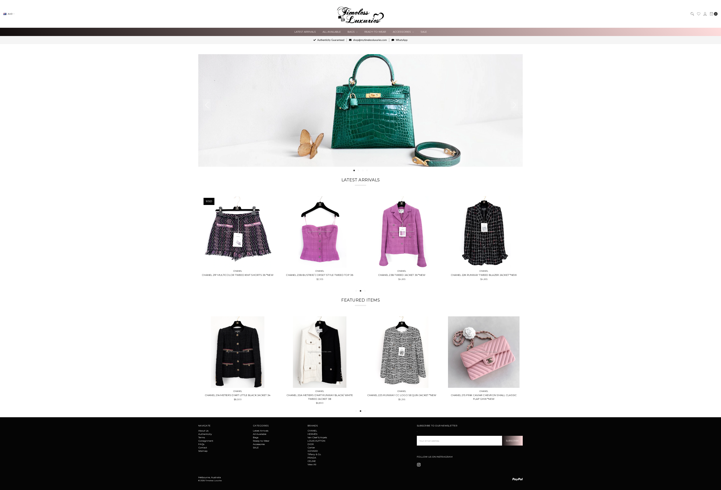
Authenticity (205, 434)
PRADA (312, 457)
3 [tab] (363, 170)
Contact (202, 447)
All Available (332, 31)
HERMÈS (312, 434)
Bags (351, 31)
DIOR (311, 444)
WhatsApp (401, 39)
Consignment (205, 440)
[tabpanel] (360, 110)
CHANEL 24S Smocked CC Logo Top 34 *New (237, 274)
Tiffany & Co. (314, 454)
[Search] (692, 14)
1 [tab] (354, 170)
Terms (201, 437)
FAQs (201, 444)
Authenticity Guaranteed (330, 39)
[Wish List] (698, 14)
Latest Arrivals (305, 31)
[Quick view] (268, 201)
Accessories (402, 31)
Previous (206, 105)
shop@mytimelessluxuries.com (369, 39)
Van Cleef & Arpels (317, 437)
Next (514, 105)
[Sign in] (705, 14)
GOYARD (313, 450)
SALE (424, 31)
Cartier (311, 447)
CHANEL (312, 430)
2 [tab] (358, 170)
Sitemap (202, 450)
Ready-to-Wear (375, 31)
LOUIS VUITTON (316, 440)
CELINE (312, 461)
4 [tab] (367, 170)
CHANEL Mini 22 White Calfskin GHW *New (486, 395)
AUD (10, 13)
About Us (203, 430)
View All (312, 464)
